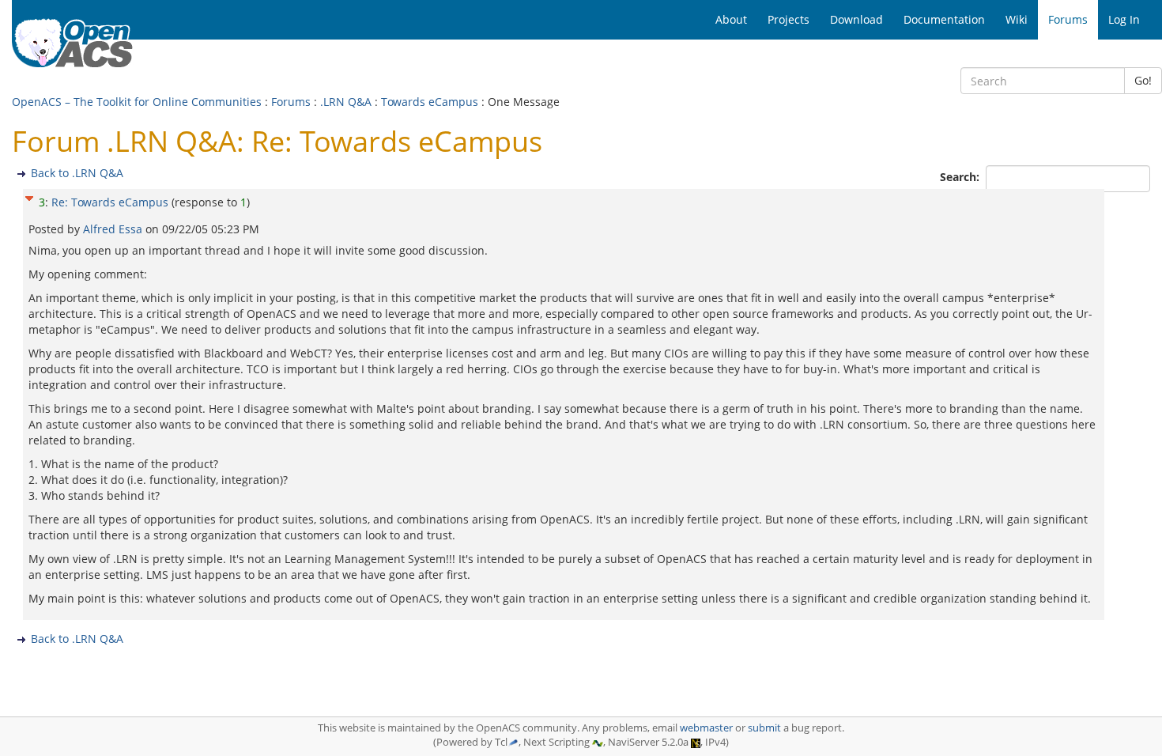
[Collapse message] (29, 196)
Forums (291, 101)
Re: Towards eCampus (109, 202)
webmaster (706, 728)
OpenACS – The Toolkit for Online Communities (137, 101)
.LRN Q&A (346, 101)
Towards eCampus (429, 101)
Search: (961, 176)
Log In (1124, 19)
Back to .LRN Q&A (77, 172)
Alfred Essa (114, 228)
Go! (1143, 80)
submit (764, 728)
